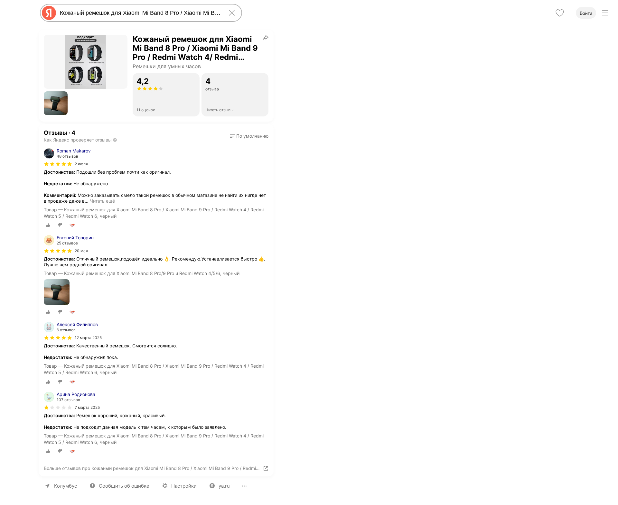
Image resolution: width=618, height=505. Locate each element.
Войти (586, 13)
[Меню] (605, 12)
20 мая (81, 250)
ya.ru (224, 486)
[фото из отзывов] (57, 292)
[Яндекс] (49, 13)
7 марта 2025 (87, 407)
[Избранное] (560, 13)
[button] (56, 103)
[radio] (48, 225)
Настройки (184, 486)
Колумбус (65, 486)
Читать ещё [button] (102, 201)
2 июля (81, 163)
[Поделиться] (265, 37)
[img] (58, 164)
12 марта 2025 (88, 337)
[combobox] (139, 13)
